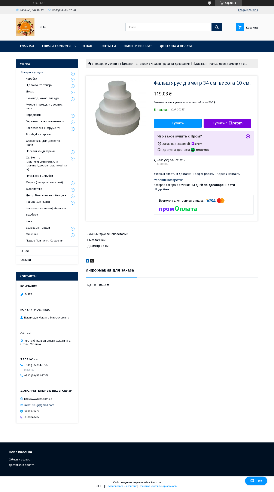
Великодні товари (38, 227)
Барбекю (32, 214)
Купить (178, 123)
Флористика (34, 188)
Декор (30, 91)
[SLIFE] (25, 35)
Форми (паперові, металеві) (44, 182)
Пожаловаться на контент (121, 486)
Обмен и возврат (138, 46)
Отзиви (26, 259)
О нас (87, 46)
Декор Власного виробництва (46, 195)
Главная (27, 46)
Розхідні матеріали (38, 134)
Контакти (108, 46)
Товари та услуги (56, 46)
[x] (92, 261)
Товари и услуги (105, 63)
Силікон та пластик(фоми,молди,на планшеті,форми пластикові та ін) (46, 163)
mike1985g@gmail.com (39, 404)
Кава (29, 221)
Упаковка (32, 234)
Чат (259, 481)
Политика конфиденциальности (158, 486)
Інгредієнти (33, 114)
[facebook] (87, 261)
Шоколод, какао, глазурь (43, 98)
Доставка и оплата (176, 46)
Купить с (220, 123)
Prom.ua (156, 482)
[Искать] (216, 27)
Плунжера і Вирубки (39, 175)
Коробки (31, 78)
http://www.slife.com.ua (38, 398)
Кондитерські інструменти (43, 128)
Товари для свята (38, 201)
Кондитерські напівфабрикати (46, 208)
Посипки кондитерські (40, 151)
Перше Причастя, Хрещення (44, 240)
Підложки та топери (134, 63)
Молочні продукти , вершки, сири (44, 106)
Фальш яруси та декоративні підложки (178, 63)
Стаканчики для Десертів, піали (43, 142)
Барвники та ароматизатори (45, 121)
